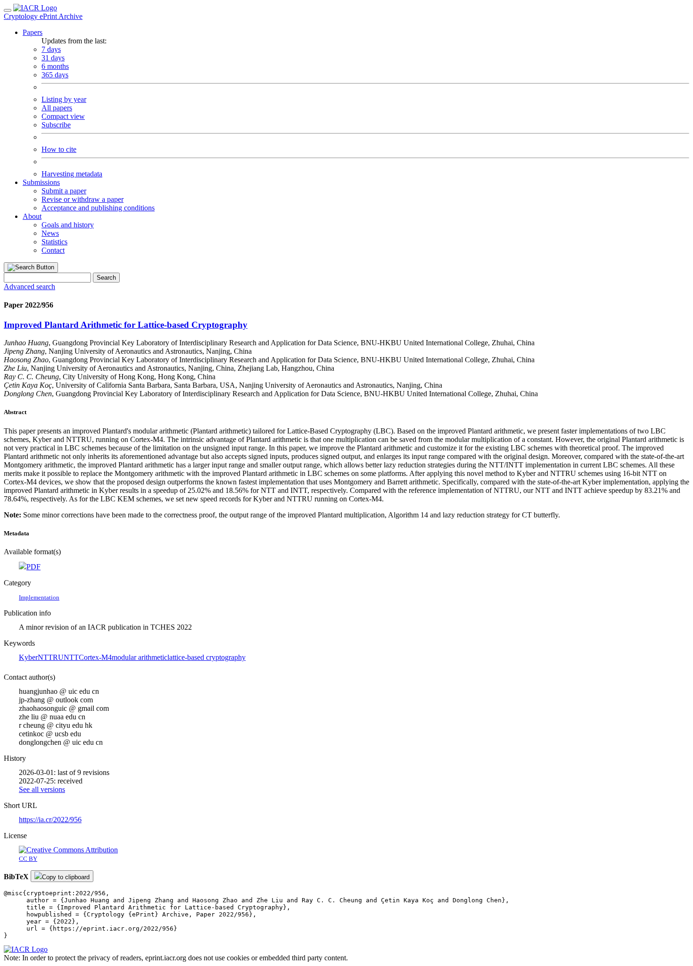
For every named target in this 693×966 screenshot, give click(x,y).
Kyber (28, 657)
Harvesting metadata (71, 174)
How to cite (58, 149)
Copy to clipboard (66, 877)
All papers (56, 108)
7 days (51, 49)
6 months (55, 66)
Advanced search (29, 287)
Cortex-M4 (95, 657)
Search (106, 277)
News (50, 233)
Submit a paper (63, 191)
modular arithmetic (139, 657)
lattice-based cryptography (206, 657)
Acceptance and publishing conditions (98, 208)
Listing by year (63, 99)
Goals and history (67, 225)
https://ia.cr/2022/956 (50, 820)
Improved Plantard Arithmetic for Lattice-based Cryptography (126, 325)
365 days (54, 75)
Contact (53, 250)
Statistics (54, 242)
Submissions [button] (41, 182)
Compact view (63, 116)
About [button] (32, 216)
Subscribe (56, 125)
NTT (71, 657)
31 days (53, 58)
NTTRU (51, 657)
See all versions (42, 789)
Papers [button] (32, 32)
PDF (33, 567)
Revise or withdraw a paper (82, 199)
